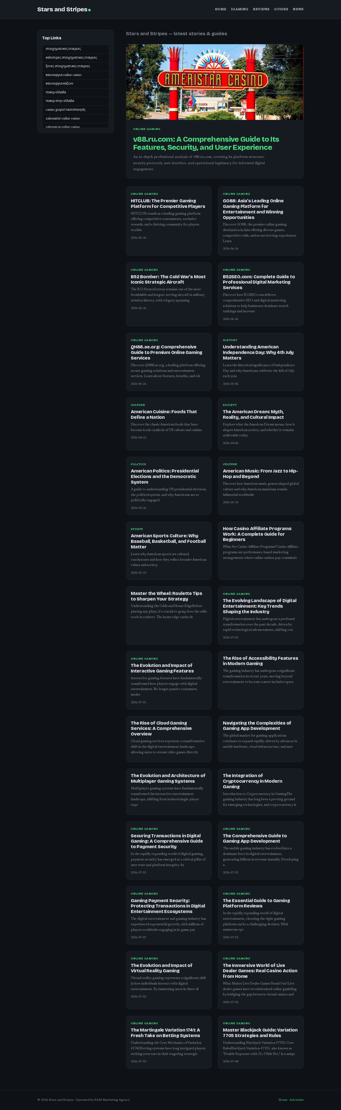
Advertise (297, 1100)
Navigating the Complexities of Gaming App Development (257, 725)
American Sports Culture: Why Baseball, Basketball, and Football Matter (168, 541)
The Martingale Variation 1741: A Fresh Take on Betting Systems (165, 1032)
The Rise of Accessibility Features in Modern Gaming (260, 661)
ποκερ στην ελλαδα (60, 101)
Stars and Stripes (62, 9)
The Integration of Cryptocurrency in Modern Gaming (252, 781)
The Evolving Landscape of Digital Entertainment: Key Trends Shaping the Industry (259, 606)
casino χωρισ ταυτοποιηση (65, 110)
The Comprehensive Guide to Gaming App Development (255, 838)
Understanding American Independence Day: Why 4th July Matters (258, 352)
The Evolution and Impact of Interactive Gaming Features (162, 668)
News (298, 9)
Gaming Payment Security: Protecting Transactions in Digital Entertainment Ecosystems (168, 906)
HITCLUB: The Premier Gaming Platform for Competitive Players (168, 203)
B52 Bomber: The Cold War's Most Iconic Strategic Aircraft (168, 279)
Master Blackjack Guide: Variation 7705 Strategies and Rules (260, 1032)
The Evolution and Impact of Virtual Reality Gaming (162, 968)
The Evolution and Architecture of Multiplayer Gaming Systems (168, 778)
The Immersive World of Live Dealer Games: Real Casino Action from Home (260, 971)
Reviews (261, 9)
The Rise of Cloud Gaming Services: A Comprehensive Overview (161, 728)
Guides (281, 9)
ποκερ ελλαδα (56, 92)
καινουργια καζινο (59, 84)
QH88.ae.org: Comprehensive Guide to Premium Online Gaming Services (166, 352)
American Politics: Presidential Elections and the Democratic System (165, 476)
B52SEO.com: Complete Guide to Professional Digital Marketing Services (259, 282)
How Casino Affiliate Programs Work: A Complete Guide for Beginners (257, 534)
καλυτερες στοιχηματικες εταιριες (71, 57)
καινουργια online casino (64, 75)
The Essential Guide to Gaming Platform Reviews (256, 903)
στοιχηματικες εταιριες (63, 49)
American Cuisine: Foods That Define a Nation (164, 414)
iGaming (239, 9)
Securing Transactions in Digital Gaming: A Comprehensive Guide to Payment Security (167, 841)
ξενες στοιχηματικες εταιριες (68, 66)
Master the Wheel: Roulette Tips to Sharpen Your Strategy (166, 596)
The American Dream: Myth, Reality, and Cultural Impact (253, 414)
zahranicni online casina (63, 127)
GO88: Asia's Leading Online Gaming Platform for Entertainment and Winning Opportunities (253, 209)
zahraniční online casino (63, 118)
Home (221, 9)
